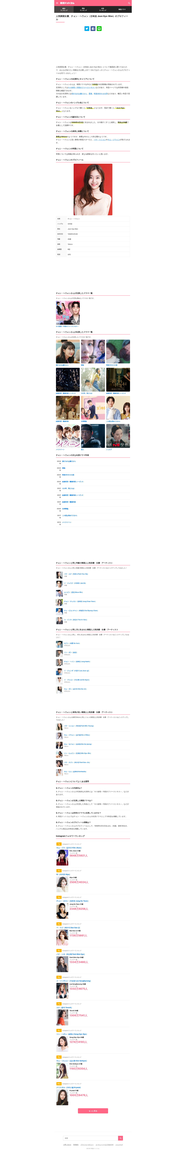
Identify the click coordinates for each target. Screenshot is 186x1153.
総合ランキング (63, 9)
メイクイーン (66, 522)
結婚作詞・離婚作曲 (69, 502)
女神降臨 (65, 509)
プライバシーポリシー (87, 1144)
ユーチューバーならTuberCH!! (104, 1144)
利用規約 (75, 1144)
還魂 (90, 93)
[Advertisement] (93, 49)
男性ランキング (83, 9)
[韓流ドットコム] (66, 3)
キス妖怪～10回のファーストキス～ (82, 87)
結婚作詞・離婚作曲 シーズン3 (72, 481)
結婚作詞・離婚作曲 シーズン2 (72, 495)
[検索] (129, 3)
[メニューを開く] (57, 3)
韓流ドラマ (122, 9)
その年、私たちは (68, 488)
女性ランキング (102, 9)
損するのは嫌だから (79, 93)
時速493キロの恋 (100, 93)
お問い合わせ (67, 1144)
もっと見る (93, 1111)
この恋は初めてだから (69, 515)
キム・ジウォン (114, 140)
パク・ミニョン (100, 140)
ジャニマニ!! (119, 1144)
